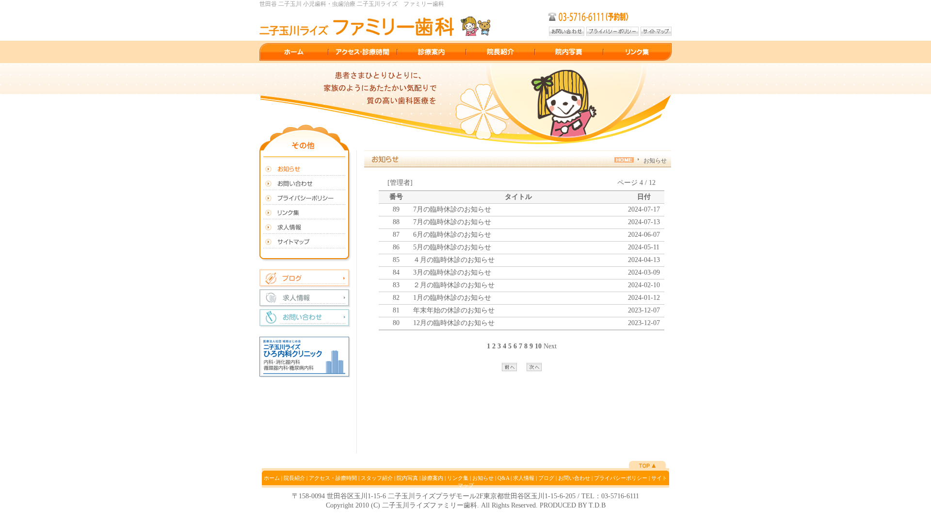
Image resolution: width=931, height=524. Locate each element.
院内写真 (407, 478)
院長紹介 (294, 478)
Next (550, 346)
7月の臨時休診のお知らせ (452, 209)
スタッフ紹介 (377, 478)
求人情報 (523, 478)
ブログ (546, 478)
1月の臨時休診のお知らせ (452, 297)
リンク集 (457, 478)
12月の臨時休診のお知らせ (454, 323)
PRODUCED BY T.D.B (573, 505)
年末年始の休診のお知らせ (454, 310)
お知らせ (483, 478)
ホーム (272, 478)
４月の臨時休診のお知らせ (454, 259)
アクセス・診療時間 (333, 478)
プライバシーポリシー (620, 478)
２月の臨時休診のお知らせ (454, 285)
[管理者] (400, 182)
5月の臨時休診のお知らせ (452, 247)
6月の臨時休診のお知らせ (452, 234)
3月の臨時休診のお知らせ (452, 272)
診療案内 (432, 478)
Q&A (503, 478)
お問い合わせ (574, 478)
